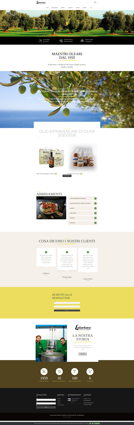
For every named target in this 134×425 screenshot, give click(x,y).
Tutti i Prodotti (66, 175)
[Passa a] (91, 7)
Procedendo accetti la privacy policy (61, 308)
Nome (55, 301)
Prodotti (59, 400)
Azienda (58, 398)
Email (55, 304)
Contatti (59, 402)
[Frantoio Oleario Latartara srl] (40, 2)
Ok (90, 423)
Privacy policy (97, 423)
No (92, 423)
